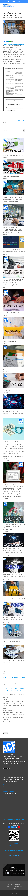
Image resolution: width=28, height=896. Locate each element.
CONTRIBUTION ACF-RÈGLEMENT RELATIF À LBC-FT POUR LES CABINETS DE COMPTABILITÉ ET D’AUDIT (14, 251)
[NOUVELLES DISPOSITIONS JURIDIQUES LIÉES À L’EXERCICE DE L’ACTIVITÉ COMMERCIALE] (13, 166)
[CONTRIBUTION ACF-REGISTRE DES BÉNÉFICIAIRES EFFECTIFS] (13, 300)
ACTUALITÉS (7, 886)
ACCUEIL (9, 883)
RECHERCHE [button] (13, 888)
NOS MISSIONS (16, 883)
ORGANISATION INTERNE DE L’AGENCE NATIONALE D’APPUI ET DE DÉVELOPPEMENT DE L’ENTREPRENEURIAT (13, 619)
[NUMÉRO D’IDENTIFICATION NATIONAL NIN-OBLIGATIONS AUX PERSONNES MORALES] (13, 145)
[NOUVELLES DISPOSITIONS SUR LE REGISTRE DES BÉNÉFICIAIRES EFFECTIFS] (13, 328)
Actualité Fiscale (18, 17)
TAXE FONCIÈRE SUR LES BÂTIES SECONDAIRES (14, 660)
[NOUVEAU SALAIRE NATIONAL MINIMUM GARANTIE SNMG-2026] (13, 380)
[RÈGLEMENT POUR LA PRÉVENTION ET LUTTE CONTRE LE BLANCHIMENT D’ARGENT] (13, 631)
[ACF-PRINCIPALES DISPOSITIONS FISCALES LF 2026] (13, 356)
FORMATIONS (18, 884)
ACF (5, 17)
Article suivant (21, 120)
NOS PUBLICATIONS (17, 886)
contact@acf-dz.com (7, 788)
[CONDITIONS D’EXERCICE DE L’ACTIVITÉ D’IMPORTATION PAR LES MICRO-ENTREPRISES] (13, 588)
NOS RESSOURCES (9, 884)
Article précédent (7, 114)
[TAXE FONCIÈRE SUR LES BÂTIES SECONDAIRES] (13, 652)
